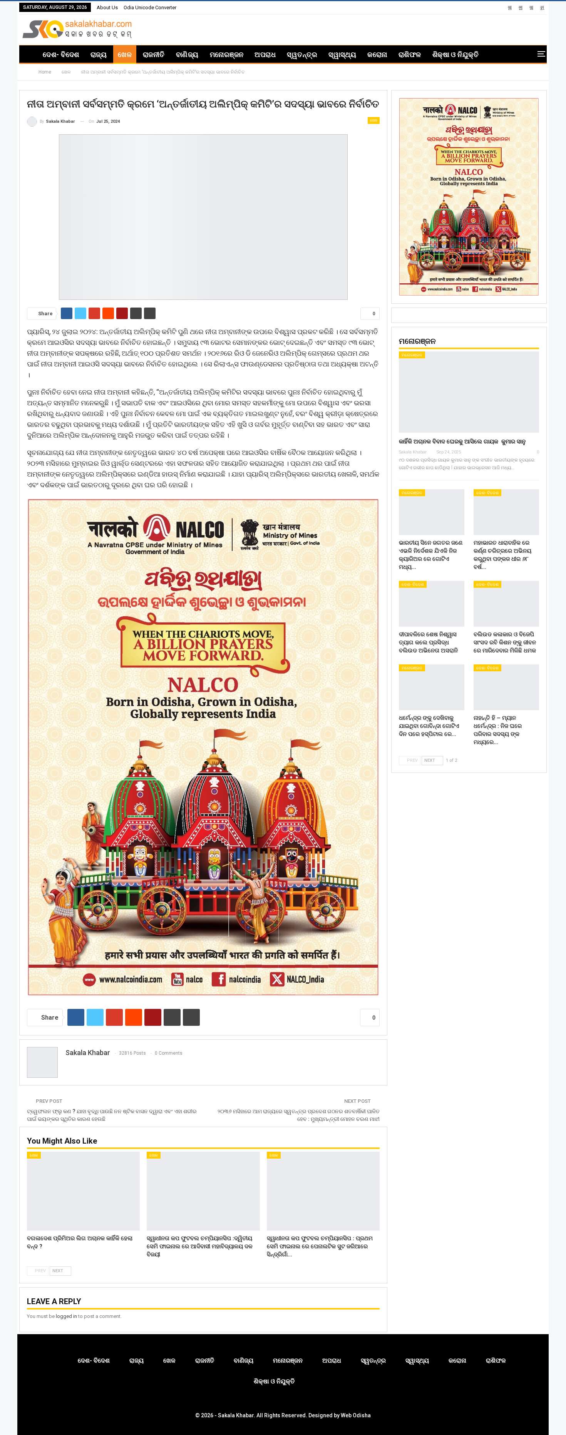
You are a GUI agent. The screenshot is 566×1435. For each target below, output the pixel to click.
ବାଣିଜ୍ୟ (187, 54)
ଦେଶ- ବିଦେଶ (61, 54)
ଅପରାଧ (265, 54)
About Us (107, 7)
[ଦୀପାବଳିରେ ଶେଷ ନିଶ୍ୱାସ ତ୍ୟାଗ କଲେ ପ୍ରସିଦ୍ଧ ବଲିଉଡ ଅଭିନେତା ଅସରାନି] (431, 604)
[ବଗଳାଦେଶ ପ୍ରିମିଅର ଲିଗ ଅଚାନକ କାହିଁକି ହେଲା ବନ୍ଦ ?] (83, 1191)
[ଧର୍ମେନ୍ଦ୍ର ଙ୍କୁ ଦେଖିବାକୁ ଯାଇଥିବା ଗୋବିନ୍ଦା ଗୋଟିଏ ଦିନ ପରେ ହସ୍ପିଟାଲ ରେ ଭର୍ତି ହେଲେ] (431, 687)
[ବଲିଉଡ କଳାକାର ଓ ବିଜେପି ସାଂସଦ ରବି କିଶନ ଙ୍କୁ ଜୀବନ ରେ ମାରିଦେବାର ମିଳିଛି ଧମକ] (506, 604)
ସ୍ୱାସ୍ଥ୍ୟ (342, 54)
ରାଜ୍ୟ (98, 54)
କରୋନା (377, 54)
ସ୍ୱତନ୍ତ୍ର (302, 54)
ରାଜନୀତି (154, 54)
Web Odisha (356, 1415)
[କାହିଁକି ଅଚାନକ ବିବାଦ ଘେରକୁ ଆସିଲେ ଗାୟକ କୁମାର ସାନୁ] (469, 392)
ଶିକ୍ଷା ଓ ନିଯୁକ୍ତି (455, 54)
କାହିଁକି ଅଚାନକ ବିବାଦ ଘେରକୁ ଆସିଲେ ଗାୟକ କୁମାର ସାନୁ (462, 441)
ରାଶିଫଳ (410, 54)
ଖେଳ (125, 54)
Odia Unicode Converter (150, 7)
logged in (66, 1316)
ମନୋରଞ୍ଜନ (227, 54)
